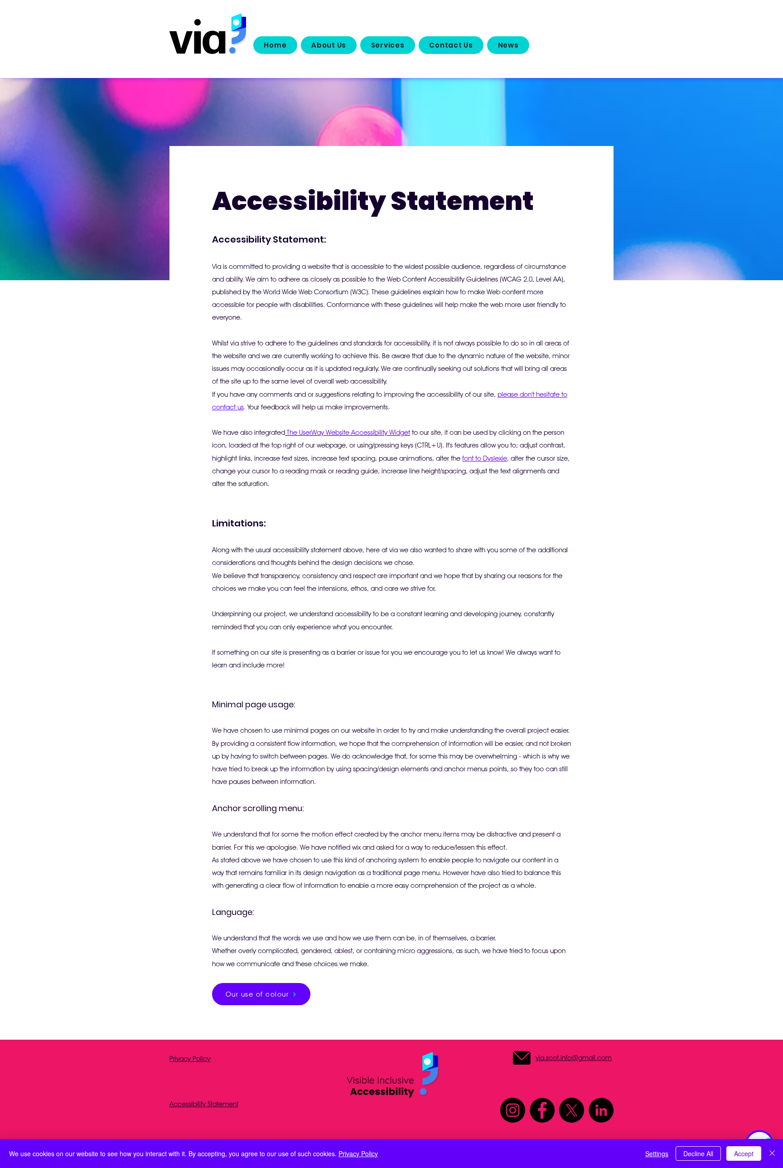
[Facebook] (542, 1110)
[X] (571, 1110)
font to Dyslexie (484, 458)
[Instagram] (512, 1110)
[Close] (772, 1153)
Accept (744, 1153)
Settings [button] (656, 1153)
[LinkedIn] (601, 1110)
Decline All (698, 1153)
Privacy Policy (358, 1153)
